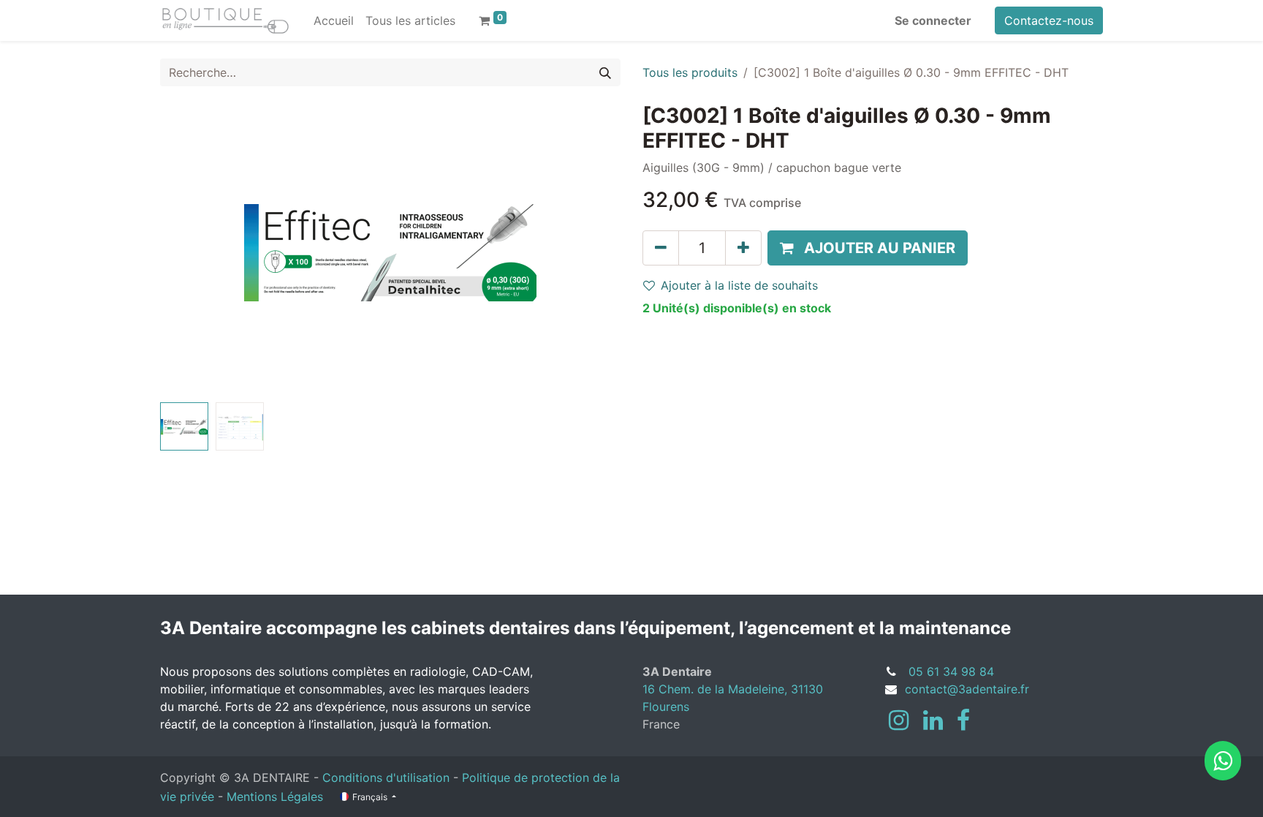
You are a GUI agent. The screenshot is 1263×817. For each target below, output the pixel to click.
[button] (195, 250)
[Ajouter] (743, 248)
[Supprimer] (660, 248)
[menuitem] (334, 20)
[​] (898, 720)
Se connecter (933, 20)
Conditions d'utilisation (386, 777)
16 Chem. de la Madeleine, (716, 689)
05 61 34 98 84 (951, 671)
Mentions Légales (275, 796)
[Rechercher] (605, 72)
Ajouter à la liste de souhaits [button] (739, 285)
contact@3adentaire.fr (967, 689)
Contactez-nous (1048, 20)
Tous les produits (689, 72)
